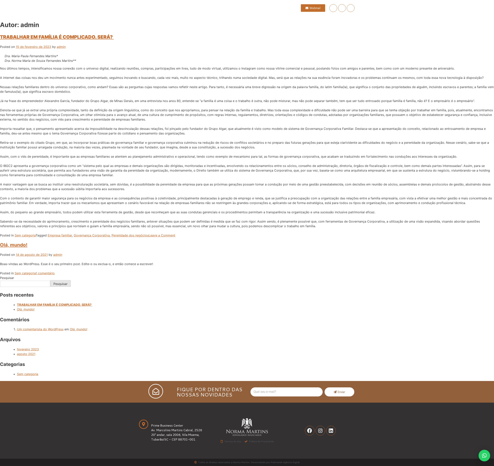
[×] (484, 455)
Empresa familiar (60, 235)
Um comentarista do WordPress (40, 329)
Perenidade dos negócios (130, 235)
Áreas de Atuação (238, 8)
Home (184, 8)
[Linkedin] (350, 8)
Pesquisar (7, 278)
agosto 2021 (26, 354)
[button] (313, 8)
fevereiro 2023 (28, 349)
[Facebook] (333, 8)
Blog (284, 8)
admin (61, 47)
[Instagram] (342, 8)
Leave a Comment (162, 235)
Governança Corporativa (92, 235)
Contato (266, 8)
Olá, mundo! (13, 245)
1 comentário (45, 273)
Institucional (207, 8)
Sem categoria (25, 235)
